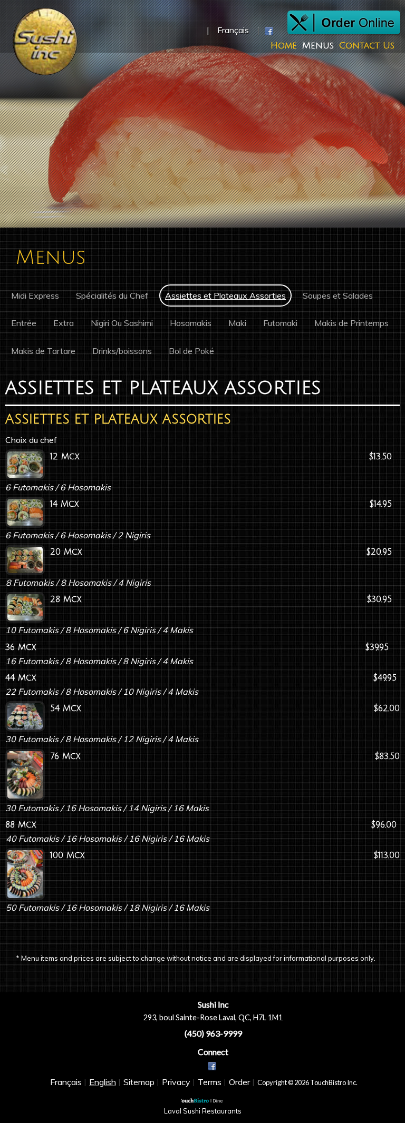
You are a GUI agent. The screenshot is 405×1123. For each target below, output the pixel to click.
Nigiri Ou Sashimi (122, 323)
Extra (63, 323)
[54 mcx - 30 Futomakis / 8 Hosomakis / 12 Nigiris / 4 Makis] (25, 716)
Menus (318, 46)
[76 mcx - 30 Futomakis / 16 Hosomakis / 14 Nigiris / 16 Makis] (25, 775)
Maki (237, 323)
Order (239, 1082)
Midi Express (35, 295)
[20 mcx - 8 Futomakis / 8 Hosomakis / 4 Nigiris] (25, 560)
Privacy (176, 1082)
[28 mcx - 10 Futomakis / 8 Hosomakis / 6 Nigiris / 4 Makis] (25, 607)
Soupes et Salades (338, 295)
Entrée (23, 323)
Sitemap (139, 1082)
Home (284, 46)
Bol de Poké (191, 351)
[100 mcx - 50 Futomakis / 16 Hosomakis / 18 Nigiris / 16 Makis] (25, 874)
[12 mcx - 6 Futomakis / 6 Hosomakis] (25, 464)
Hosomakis (190, 323)
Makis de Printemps (351, 323)
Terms (209, 1082)
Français (66, 1082)
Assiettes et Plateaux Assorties (225, 295)
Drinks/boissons (122, 351)
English (102, 1082)
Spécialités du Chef (112, 295)
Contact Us (366, 46)
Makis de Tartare (43, 351)
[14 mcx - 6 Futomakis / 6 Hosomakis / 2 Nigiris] (25, 512)
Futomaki (280, 323)
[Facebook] (213, 1066)
